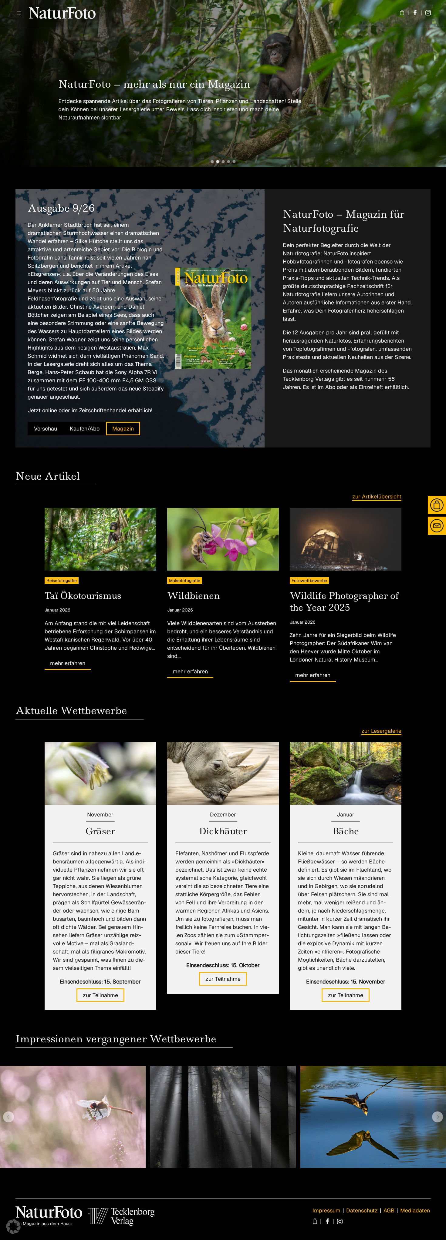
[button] (212, 161)
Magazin (123, 428)
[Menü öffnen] (19, 13)
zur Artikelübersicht (376, 496)
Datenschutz (362, 1210)
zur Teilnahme (100, 995)
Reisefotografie (61, 580)
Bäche (346, 831)
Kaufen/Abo (85, 428)
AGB (388, 1210)
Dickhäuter (223, 831)
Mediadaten (415, 1210)
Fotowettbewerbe (309, 580)
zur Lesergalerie (381, 730)
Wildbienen (193, 596)
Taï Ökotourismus (83, 596)
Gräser (100, 831)
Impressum (326, 1210)
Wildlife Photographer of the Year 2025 (344, 602)
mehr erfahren (67, 663)
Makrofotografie (184, 580)
